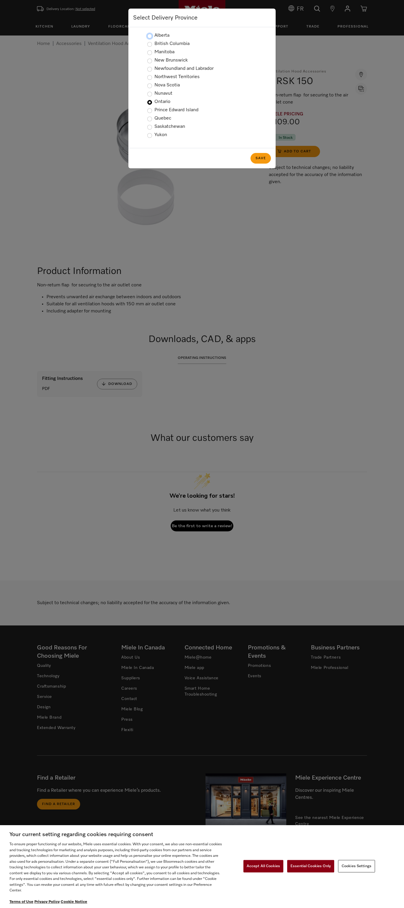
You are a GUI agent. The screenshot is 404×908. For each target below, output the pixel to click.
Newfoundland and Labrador (184, 68)
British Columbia (172, 43)
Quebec (162, 118)
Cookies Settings (356, 866)
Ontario (162, 101)
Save (261, 158)
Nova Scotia (167, 85)
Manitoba (164, 52)
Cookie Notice (74, 902)
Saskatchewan (169, 126)
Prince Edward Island (176, 110)
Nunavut (163, 93)
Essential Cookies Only (310, 866)
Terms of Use (21, 902)
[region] (202, 866)
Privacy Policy (47, 902)
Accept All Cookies (263, 866)
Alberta (161, 35)
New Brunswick (171, 60)
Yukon (160, 135)
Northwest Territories (177, 77)
